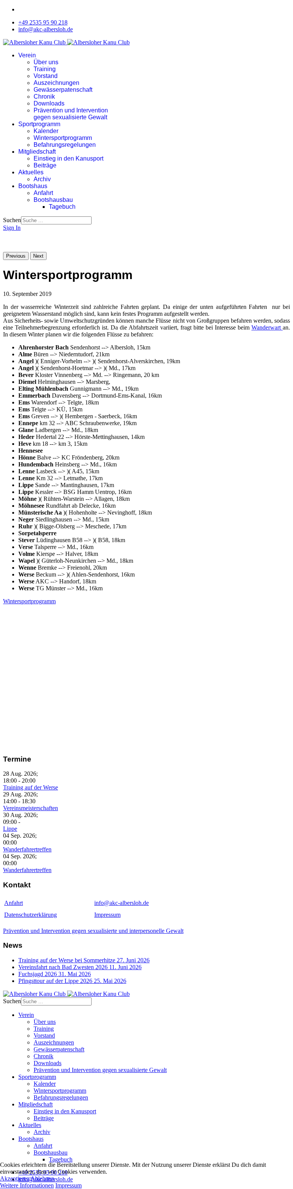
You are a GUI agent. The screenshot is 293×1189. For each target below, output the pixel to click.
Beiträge (45, 165)
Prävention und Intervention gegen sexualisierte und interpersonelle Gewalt (93, 930)
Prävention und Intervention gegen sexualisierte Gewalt (71, 113)
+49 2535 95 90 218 (43, 22)
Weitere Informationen (27, 1185)
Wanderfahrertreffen (27, 849)
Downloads (49, 103)
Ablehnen (42, 1178)
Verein (27, 55)
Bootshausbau (53, 200)
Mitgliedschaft (37, 151)
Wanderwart (267, 327)
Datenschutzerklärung (30, 914)
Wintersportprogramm (63, 138)
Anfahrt (43, 193)
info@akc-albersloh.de (45, 29)
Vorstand (46, 76)
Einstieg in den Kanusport (68, 158)
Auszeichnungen (56, 83)
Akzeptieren (14, 1178)
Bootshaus (32, 186)
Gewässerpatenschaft (63, 89)
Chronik (44, 96)
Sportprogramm (39, 124)
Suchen (12, 220)
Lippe (10, 828)
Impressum (107, 914)
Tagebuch (62, 206)
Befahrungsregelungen (65, 144)
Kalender (46, 131)
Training (45, 69)
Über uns (46, 62)
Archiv (42, 179)
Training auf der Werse (30, 787)
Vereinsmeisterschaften (30, 808)
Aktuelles (30, 172)
